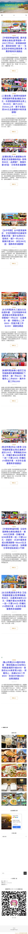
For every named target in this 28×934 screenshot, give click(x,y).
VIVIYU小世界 (14, 4)
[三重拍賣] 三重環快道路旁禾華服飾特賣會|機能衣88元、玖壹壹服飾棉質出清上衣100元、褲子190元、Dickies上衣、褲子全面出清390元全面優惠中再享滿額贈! (14, 104)
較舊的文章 (5, 727)
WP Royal (15, 929)
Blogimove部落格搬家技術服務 (21, 933)
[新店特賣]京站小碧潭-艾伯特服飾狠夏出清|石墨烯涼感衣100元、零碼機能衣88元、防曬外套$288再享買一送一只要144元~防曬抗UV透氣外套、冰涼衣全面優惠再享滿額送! (14, 455)
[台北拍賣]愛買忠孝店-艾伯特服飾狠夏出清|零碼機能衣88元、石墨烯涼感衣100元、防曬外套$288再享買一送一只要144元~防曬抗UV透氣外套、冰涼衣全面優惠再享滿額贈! (14, 600)
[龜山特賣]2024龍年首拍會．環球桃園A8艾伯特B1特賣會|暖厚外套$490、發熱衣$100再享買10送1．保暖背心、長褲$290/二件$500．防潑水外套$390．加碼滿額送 (14, 670)
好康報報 (14, 35)
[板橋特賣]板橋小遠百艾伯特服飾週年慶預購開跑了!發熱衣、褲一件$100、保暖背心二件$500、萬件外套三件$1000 (14, 376)
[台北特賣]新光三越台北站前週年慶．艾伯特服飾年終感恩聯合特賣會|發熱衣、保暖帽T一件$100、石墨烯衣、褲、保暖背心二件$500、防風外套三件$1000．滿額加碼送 (14, 318)
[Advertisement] (14, 202)
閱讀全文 (14, 70)
